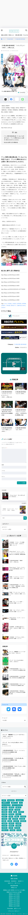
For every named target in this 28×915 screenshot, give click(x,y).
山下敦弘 (4, 814)
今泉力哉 (4, 807)
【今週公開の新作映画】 (20, 344)
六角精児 (14, 303)
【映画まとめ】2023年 (14, 896)
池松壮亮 (11, 823)
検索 (14, 366)
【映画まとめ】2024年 (14, 894)
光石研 (10, 809)
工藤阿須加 (19, 305)
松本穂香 (22, 818)
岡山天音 (11, 814)
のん (21, 802)
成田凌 (10, 816)
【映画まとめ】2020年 (14, 902)
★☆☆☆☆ (17, 883)
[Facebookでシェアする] (11, 99)
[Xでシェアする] (5, 99)
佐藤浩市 (4, 809)
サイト (3, 476)
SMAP (3, 800)
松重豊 (4, 821)
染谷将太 (16, 821)
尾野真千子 (13, 305)
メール (3, 470)
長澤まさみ (5, 830)
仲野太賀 (11, 807)
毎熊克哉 (23, 821)
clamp (5, 303)
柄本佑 (24, 305)
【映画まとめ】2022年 (14, 898)
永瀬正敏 (4, 823)
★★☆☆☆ (14, 802)
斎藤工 (16, 816)
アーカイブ (4, 718)
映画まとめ (14, 887)
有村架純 (23, 816)
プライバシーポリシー (13, 911)
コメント (4, 447)
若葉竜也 (18, 825)
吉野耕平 (3, 305)
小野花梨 (8, 305)
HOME (14, 876)
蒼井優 (10, 827)
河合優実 (18, 823)
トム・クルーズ (6, 805)
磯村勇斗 (11, 825)
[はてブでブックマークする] (17, 99)
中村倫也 (9, 303)
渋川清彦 (4, 825)
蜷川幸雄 (17, 827)
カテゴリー (4, 527)
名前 (3, 464)
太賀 (10, 812)
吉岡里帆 (24, 303)
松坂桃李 (15, 818)
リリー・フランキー (17, 805)
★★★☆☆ (6, 802)
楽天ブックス (17, 908)
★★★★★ (11, 800)
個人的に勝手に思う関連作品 (11, 142)
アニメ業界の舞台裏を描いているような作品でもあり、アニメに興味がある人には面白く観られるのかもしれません (14, 138)
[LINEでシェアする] (22, 99)
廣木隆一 (4, 816)
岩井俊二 (18, 814)
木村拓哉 (4, 818)
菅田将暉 (4, 827)
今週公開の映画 (14, 885)
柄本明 (9, 821)
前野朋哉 (19, 303)
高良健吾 (12, 830)
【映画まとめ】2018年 (14, 906)
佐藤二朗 (18, 807)
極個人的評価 (14, 878)
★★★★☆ (20, 800)
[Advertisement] (14, 14)
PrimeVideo (10, 908)
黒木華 (18, 830)
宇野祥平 (21, 812)
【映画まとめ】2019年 (14, 904)
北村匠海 (17, 809)
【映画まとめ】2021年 (14, 900)
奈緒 (15, 812)
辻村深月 (3, 307)
